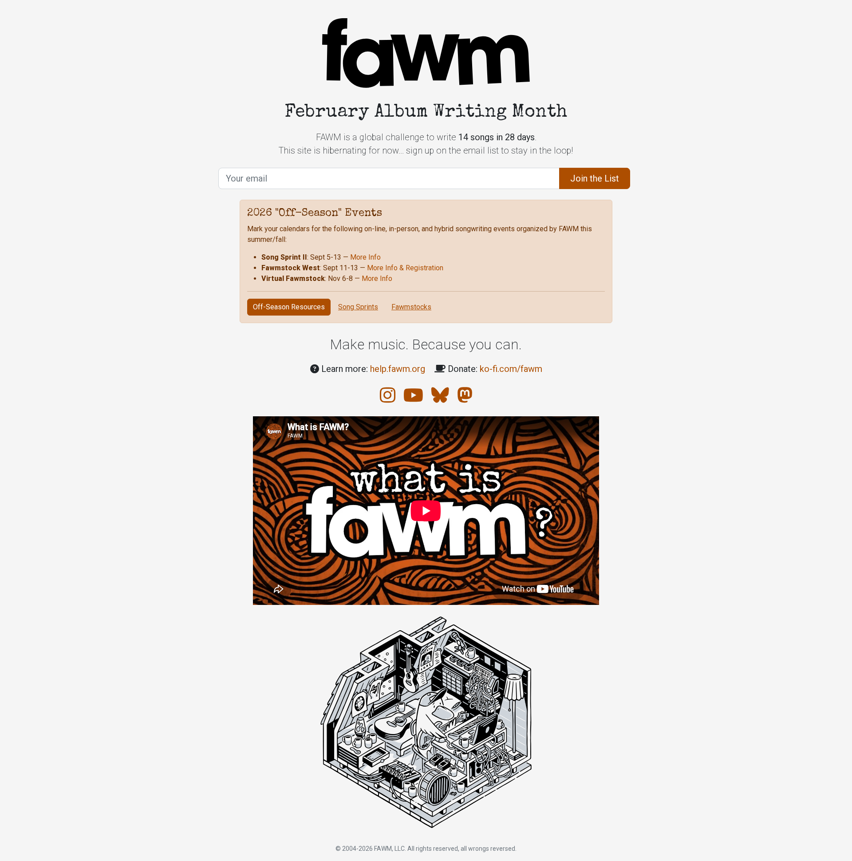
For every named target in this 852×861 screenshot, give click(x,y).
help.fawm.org (397, 368)
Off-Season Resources (289, 307)
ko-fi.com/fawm (511, 368)
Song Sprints (358, 307)
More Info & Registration (405, 268)
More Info (365, 257)
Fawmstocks (411, 307)
